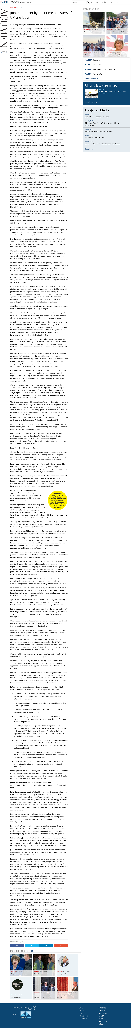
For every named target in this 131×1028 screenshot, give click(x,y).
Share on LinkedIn (46, 945)
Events (82, 1013)
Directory (83, 1016)
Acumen (4, 49)
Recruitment (94, 64)
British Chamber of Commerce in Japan (4, 2)
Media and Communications (101, 69)
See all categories (92, 78)
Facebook (30, 1008)
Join (81, 1011)
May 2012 (19, 7)
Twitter (34, 1008)
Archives (105, 2)
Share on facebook (17, 945)
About (119, 2)
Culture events (104, 1021)
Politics (13, 7)
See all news (89, 149)
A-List (113, 2)
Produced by (4, 52)
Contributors (103, 1013)
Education (93, 60)
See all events (90, 102)
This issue (95, 2)
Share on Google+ (61, 945)
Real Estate (94, 74)
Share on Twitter (32, 945)
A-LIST (101, 1016)
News (101, 1019)
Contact (82, 1019)
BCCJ (125, 2)
